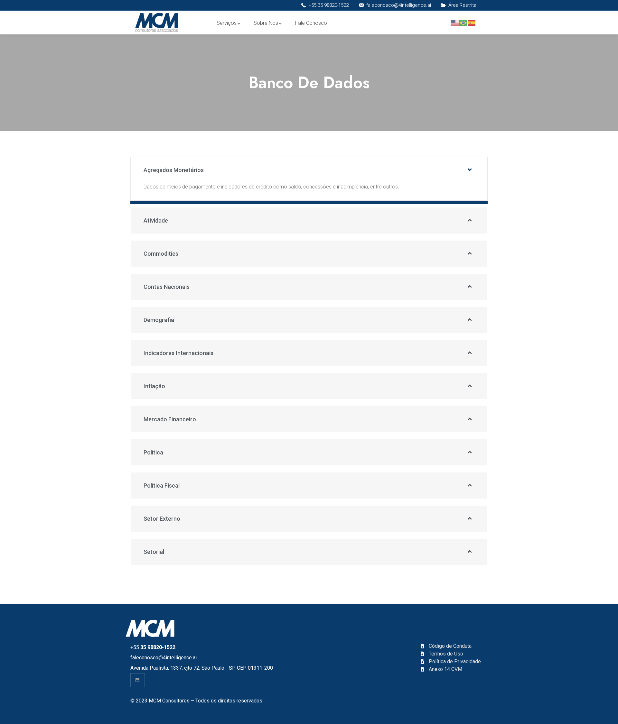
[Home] (157, 23)
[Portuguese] (463, 22)
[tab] (309, 170)
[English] (455, 22)
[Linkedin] (137, 680)
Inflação (154, 386)
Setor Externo (162, 518)
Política (153, 452)
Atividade (156, 220)
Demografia (159, 319)
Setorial (154, 551)
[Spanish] (472, 22)
